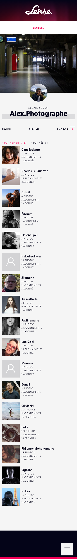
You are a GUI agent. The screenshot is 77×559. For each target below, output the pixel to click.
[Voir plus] (71, 129)
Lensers (38, 27)
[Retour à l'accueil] (38, 10)
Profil (6, 129)
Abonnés (39, 142)
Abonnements (14, 142)
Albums (34, 129)
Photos (62, 129)
